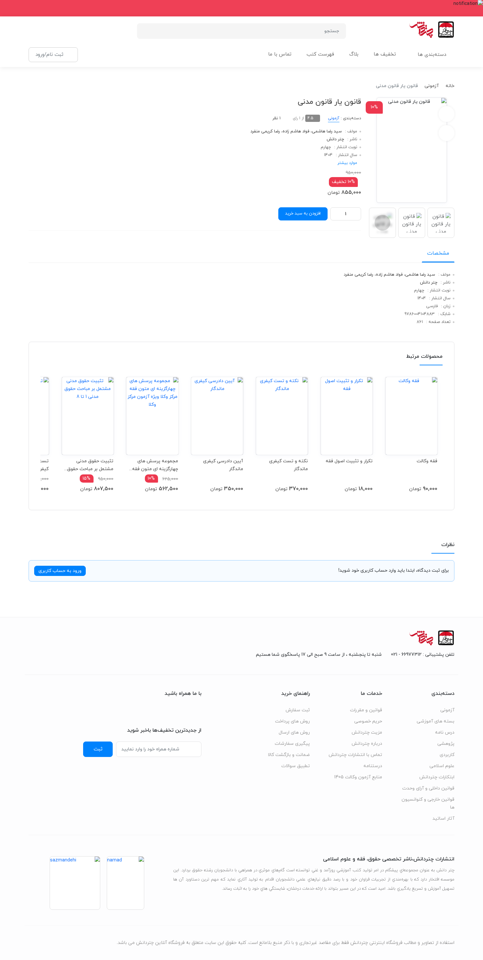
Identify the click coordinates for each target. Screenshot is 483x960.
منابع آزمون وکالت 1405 (358, 777)
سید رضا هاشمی (327, 131)
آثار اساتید (443, 818)
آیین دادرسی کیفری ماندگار (223, 465)
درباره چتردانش (367, 744)
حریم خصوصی (368, 721)
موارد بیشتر (347, 163)
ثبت (98, 749)
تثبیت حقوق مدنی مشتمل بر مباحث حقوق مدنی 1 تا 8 (90, 465)
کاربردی (447, 755)
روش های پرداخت (292, 721)
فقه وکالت (427, 461)
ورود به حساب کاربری (59, 571)
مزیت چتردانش (367, 732)
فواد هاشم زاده (296, 131)
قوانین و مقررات (366, 710)
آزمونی (432, 86)
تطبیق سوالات (295, 766)
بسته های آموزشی (435, 721)
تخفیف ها (385, 54)
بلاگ (353, 54)
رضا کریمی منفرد (265, 131)
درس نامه (444, 732)
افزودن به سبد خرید (303, 214)
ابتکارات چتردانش (436, 777)
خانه (450, 86)
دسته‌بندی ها (432, 54)
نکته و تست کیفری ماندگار (288, 465)
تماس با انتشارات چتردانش (355, 755)
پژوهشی (445, 744)
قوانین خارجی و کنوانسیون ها (428, 803)
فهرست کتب (320, 54)
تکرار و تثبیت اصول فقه (349, 461)
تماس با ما (279, 54)
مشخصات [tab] (438, 253)
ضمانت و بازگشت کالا (289, 755)
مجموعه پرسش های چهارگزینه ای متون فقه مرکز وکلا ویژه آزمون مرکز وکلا (153, 465)
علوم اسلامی (441, 766)
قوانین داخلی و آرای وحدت (428, 788)
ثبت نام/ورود (49, 54)
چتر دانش (335, 139)
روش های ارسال (294, 732)
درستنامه (372, 766)
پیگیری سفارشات (292, 744)
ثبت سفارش (298, 710)
